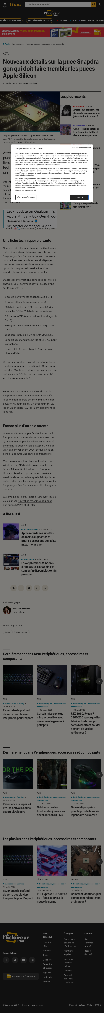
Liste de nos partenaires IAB (25, 190)
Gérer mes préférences (26, 197)
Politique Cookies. (27, 175)
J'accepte (79, 197)
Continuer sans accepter (81, 148)
